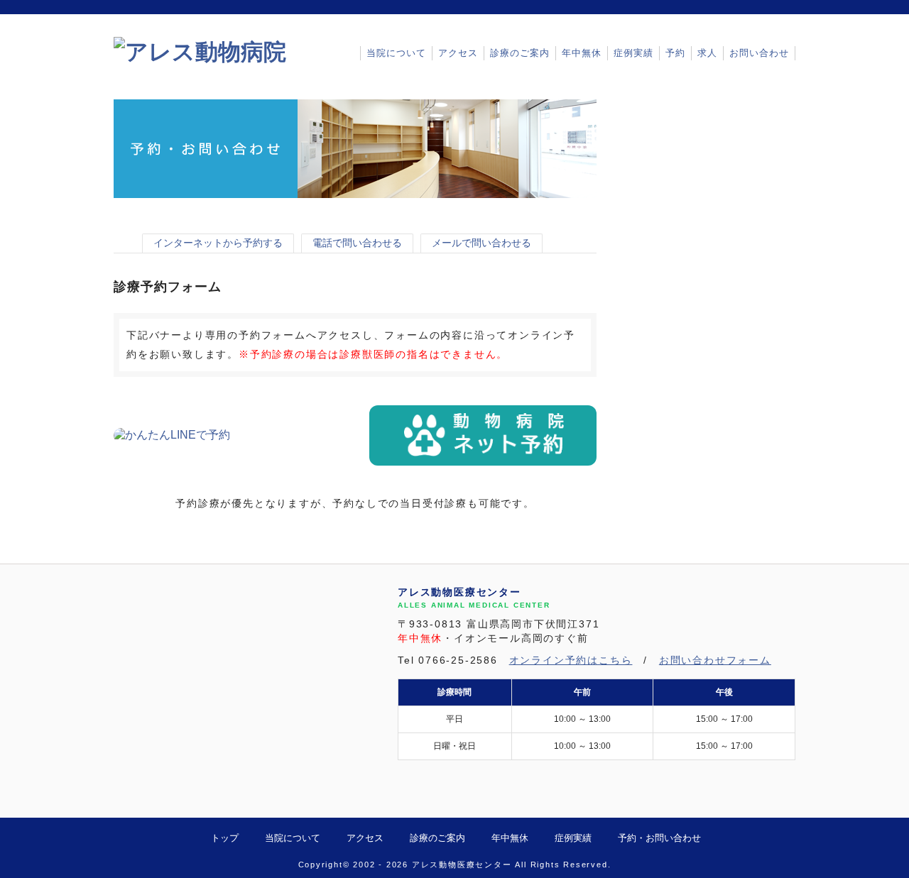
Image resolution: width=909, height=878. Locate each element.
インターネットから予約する (218, 242)
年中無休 (582, 53)
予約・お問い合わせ (659, 838)
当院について (396, 53)
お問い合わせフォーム (715, 660)
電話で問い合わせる (357, 242)
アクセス (458, 53)
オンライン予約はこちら (571, 660)
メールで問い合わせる (481, 242)
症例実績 (633, 53)
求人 (707, 53)
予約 (675, 53)
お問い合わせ (759, 53)
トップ (225, 838)
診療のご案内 (520, 53)
